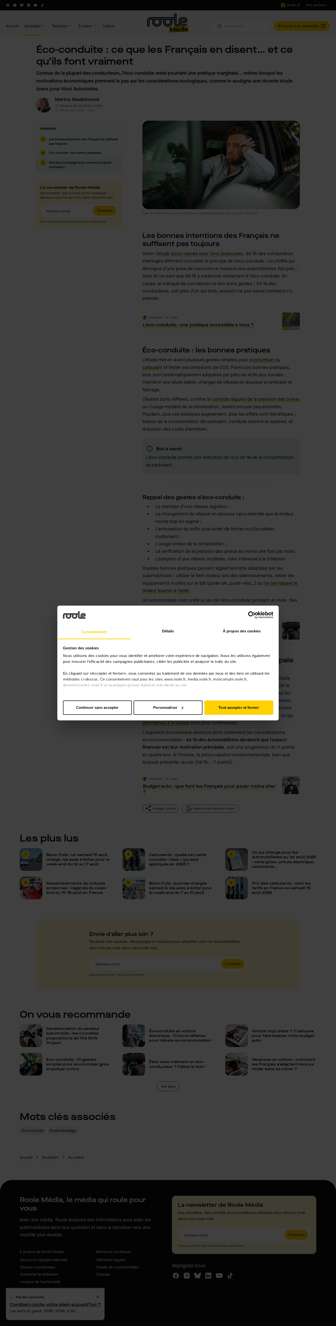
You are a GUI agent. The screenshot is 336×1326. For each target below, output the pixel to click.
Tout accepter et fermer (238, 707)
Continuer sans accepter (97, 707)
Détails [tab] (168, 631)
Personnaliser (165, 707)
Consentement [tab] (94, 632)
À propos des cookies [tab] (242, 631)
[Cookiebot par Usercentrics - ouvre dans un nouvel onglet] (251, 615)
